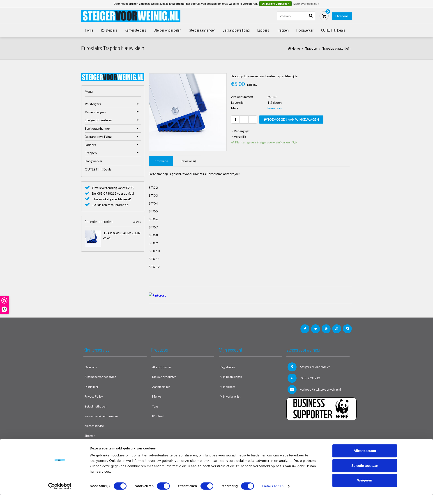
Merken (157, 396)
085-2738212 (310, 378)
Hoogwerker (304, 30)
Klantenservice (94, 426)
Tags (155, 406)
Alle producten (162, 367)
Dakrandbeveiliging (236, 30)
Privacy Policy (94, 396)
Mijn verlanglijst (230, 396)
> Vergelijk (238, 136)
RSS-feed (158, 416)
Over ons (341, 16)
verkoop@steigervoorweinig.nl (320, 389)
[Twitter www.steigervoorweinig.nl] (315, 328)
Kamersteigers (135, 30)
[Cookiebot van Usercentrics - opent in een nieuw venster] (60, 486)
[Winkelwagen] (324, 15)
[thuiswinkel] (318, 429)
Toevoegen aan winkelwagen (293, 119)
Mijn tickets (227, 387)
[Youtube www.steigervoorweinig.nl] (336, 328)
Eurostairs (274, 108)
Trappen (283, 30)
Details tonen (272, 486)
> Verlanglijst (240, 131)
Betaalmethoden (95, 406)
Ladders (263, 30)
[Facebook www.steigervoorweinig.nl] (304, 328)
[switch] (163, 486)
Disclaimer (91, 387)
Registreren (227, 367)
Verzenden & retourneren (101, 416)
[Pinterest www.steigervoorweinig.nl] (326, 328)
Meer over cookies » (306, 3)
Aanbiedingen (161, 387)
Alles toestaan (365, 451)
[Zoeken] (311, 16)
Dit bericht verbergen (275, 3)
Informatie (161, 161)
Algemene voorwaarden (100, 377)
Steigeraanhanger (202, 30)
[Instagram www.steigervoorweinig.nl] (347, 328)
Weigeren (364, 480)
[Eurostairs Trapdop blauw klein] (93, 238)
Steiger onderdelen (167, 30)
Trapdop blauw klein (121, 233)
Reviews (188, 161)
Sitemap (90, 435)
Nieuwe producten (164, 377)
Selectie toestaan (364, 465)
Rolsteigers (109, 30)
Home (89, 30)
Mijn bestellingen (231, 377)
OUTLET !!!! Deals (333, 30)
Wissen (137, 222)
